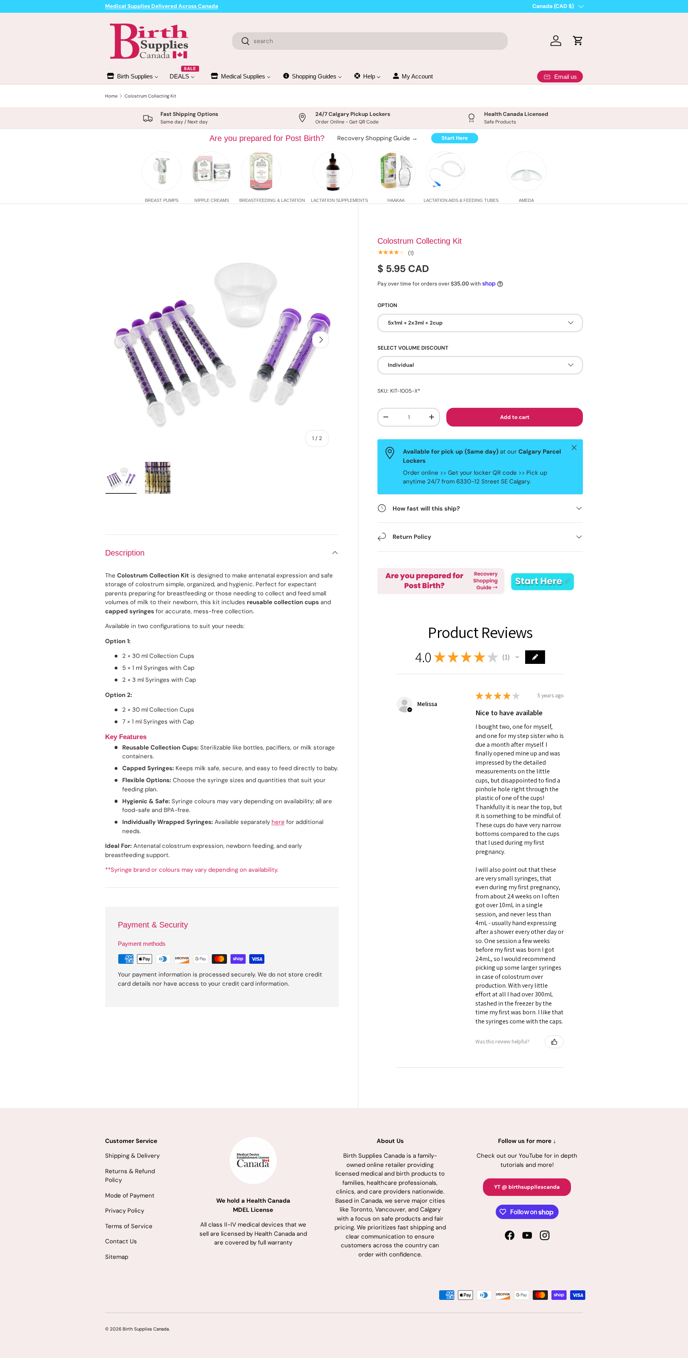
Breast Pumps (161, 200)
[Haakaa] (395, 171)
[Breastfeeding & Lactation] (261, 171)
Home (111, 96)
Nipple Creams (211, 200)
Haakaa (396, 200)
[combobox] (370, 41)
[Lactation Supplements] (332, 171)
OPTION (387, 304)
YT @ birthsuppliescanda (527, 1187)
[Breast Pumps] (161, 171)
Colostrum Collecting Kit (150, 96)
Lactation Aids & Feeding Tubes (461, 200)
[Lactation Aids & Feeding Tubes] (445, 171)
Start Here (455, 138)
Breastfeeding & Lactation (272, 200)
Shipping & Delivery (132, 1156)
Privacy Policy (124, 1211)
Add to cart (515, 416)
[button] (517, 657)
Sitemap (116, 1257)
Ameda (526, 200)
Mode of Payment (129, 1196)
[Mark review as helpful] (554, 1041)
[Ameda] (526, 171)
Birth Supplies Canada (146, 1329)
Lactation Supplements (339, 200)
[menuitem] (132, 76)
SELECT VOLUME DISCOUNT (412, 347)
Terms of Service (128, 1226)
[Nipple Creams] (211, 171)
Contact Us (121, 1241)
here (278, 822)
